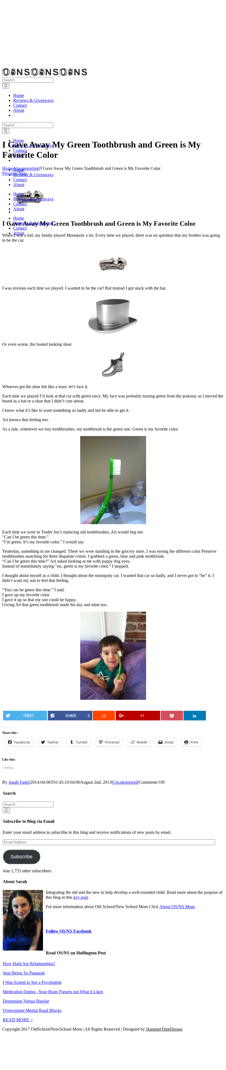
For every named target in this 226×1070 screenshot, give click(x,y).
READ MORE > (18, 1019)
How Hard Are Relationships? (29, 963)
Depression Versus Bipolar (26, 1001)
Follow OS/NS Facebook (69, 931)
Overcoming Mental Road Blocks (32, 1010)
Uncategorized (125, 782)
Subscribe (21, 856)
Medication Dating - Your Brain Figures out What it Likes (53, 991)
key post (80, 897)
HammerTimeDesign (164, 1029)
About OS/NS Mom (177, 906)
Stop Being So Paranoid (24, 973)
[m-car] (29, 211)
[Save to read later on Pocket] (172, 715)
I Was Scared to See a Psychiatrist (32, 982)
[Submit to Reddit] (104, 715)
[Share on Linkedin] (195, 715)
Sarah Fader (19, 782)
